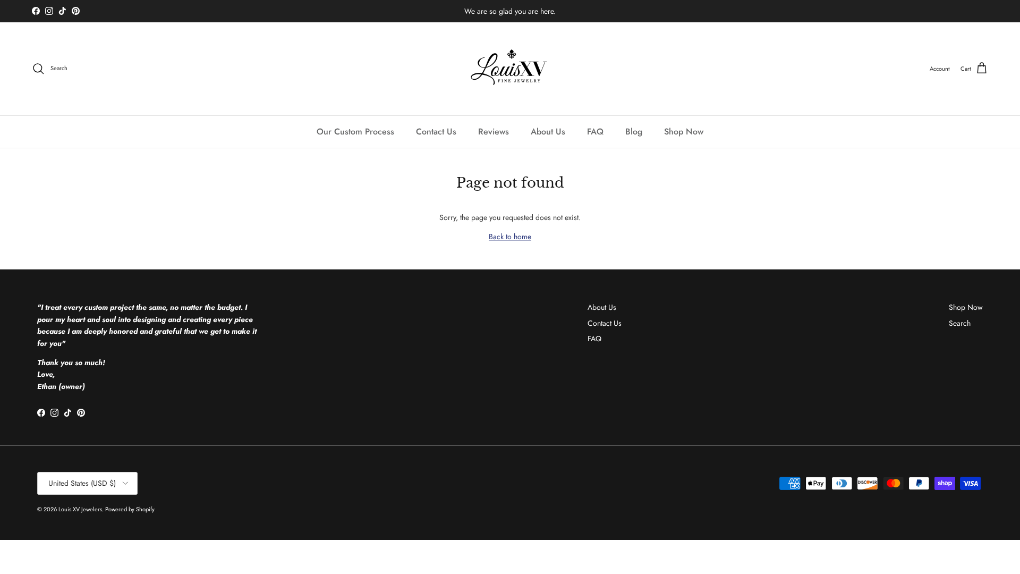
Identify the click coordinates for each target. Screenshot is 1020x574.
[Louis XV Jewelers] (510, 69)
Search (960, 323)
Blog (633, 131)
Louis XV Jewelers (80, 509)
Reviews (493, 131)
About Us (548, 131)
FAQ (595, 131)
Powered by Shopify (130, 509)
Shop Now (683, 131)
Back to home (510, 236)
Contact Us (436, 131)
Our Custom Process (355, 131)
